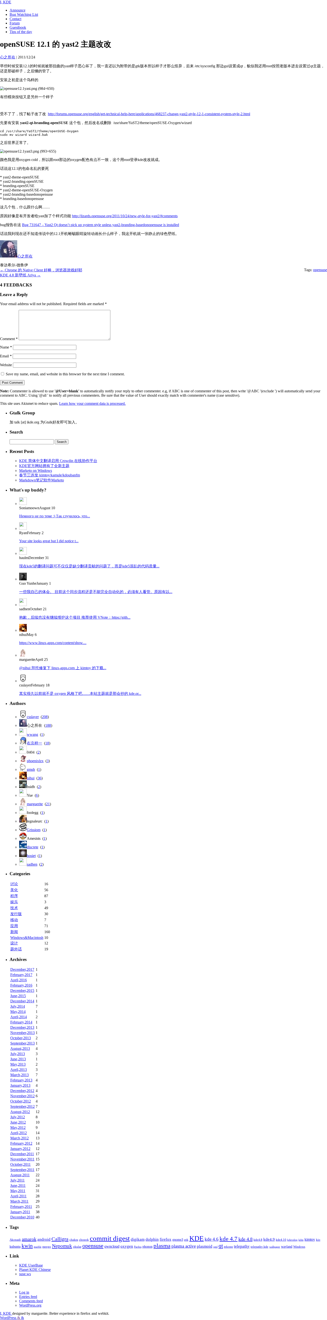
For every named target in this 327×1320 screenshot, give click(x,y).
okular (77, 1246)
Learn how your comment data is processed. (92, 403)
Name (6, 347)
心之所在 (25, 256)
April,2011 (18, 1196)
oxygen (126, 1246)
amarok (29, 1239)
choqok (84, 1239)
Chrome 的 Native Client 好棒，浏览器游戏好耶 (41, 270)
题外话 (16, 949)
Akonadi (15, 1239)
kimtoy (309, 1239)
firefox (165, 1239)
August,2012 (20, 1112)
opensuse (320, 270)
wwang (32, 734)
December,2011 (22, 1154)
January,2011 (20, 1212)
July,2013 (17, 1054)
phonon (147, 1246)
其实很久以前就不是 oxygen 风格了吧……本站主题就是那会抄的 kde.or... (80, 693)
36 (39, 778)
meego (46, 1246)
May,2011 (17, 1191)
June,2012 (18, 1122)
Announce (17, 10)
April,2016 (18, 980)
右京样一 (34, 743)
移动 (14, 920)
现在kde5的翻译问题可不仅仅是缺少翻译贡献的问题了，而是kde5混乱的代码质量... (89, 566)
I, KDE (5, 2)
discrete (32, 847)
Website (6, 365)
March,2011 (19, 1201)
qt (221, 1246)
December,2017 (22, 969)
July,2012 (17, 1117)
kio (318, 1239)
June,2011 (18, 1185)
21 (48, 804)
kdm (301, 1240)
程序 (14, 896)
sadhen (32, 864)
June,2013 (18, 1059)
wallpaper (274, 1247)
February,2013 (21, 1080)
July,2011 (17, 1180)
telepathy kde (259, 1246)
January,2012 (20, 1149)
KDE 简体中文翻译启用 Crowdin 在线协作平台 (58, 461)
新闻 (14, 932)
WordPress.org (30, 1305)
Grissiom (33, 830)
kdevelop (292, 1240)
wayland (286, 1246)
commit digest (110, 1238)
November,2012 (22, 1096)
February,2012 (21, 1143)
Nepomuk (62, 1246)
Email (6, 356)
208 (45, 717)
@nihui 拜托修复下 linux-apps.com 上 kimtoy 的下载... (62, 668)
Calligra (59, 1239)
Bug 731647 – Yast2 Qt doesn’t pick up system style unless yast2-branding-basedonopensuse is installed (100, 225)
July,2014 (17, 1006)
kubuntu (15, 1246)
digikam (138, 1239)
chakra (73, 1239)
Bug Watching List (24, 14)
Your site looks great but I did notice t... (49, 541)
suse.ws (25, 1274)
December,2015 (22, 991)
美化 (14, 890)
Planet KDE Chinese (35, 1270)
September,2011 (22, 1170)
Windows (299, 1246)
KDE (196, 1238)
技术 (14, 908)
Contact (15, 19)
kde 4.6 (212, 1239)
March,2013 (19, 1075)
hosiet (31, 856)
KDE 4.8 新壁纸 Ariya (20, 275)
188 (48, 725)
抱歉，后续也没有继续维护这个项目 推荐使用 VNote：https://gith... (74, 617)
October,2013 (20, 1038)
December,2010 (22, 1217)
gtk (186, 1239)
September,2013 (22, 1043)
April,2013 (18, 1070)
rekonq (228, 1246)
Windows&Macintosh (26, 938)
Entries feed (28, 1297)
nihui (30, 778)
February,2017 (21, 975)
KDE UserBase (31, 1265)
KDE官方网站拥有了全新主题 (44, 466)
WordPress (8, 1318)
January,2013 (20, 1085)
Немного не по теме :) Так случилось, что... (54, 516)
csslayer (33, 717)
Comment (9, 339)
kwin (27, 1246)
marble (37, 1247)
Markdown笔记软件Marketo (41, 480)
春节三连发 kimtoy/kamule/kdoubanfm (49, 475)
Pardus (137, 1247)
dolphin (152, 1239)
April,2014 (18, 1017)
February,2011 (21, 1207)
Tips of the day (21, 32)
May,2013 (18, 1064)
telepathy (242, 1246)
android (44, 1239)
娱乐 (14, 902)
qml (215, 1247)
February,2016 (21, 985)
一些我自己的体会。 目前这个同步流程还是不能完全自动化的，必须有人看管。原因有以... (95, 592)
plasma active (183, 1246)
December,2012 (22, 1091)
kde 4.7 (228, 1238)
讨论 (14, 884)
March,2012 (19, 1138)
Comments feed (31, 1301)
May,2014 (18, 1012)
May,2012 (18, 1128)
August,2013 (20, 1048)
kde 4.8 (245, 1239)
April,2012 (18, 1133)
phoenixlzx (35, 761)
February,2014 (21, 1022)
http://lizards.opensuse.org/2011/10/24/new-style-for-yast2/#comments (125, 216)
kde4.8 (258, 1239)
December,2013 (22, 1027)
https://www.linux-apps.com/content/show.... (52, 643)
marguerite (35, 804)
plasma (161, 1245)
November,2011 (22, 1159)
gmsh (31, 769)
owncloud (111, 1246)
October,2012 (20, 1101)
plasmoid (204, 1246)
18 (47, 743)
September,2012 (22, 1106)
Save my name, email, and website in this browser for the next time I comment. (65, 374)
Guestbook (18, 27)
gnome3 (177, 1239)
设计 (14, 943)
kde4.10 (281, 1239)
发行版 (16, 914)
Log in (24, 1292)
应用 (14, 926)
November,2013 (22, 1033)
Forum (15, 23)
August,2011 (20, 1175)
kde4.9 (269, 1239)
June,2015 (18, 996)
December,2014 (22, 1001)
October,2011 (20, 1164)
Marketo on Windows (35, 471)
